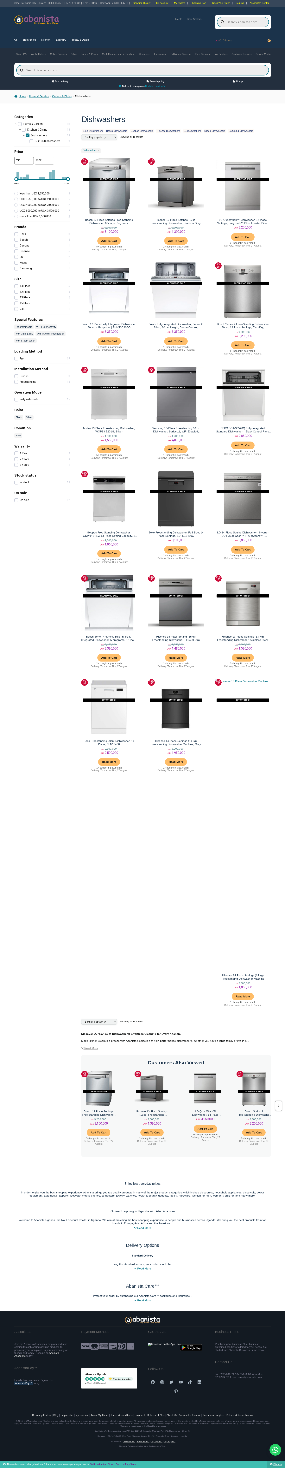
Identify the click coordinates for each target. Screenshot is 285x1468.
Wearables (144, 54)
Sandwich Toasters (241, 54)
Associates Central (259, 3)
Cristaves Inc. (129, 1441)
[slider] (16, 179)
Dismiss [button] (277, 1464)
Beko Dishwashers (93, 131)
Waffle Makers (38, 54)
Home (22, 96)
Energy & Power (89, 54)
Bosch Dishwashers (116, 131)
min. (18, 160)
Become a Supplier (213, 1415)
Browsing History (141, 3)
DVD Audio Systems (180, 54)
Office (74, 54)
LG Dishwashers (192, 131)
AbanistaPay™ (23, 1383)
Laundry (61, 39)
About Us (172, 1415)
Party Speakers (203, 54)
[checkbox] (44, 124)
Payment (140, 1415)
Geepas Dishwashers (142, 131)
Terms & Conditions (122, 1415)
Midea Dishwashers (214, 131)
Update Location (154, 86)
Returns (240, 3)
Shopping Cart (198, 3)
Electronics (29, 39)
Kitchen (45, 39)
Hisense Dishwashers (168, 131)
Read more (176, 657)
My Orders (179, 3)
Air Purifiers (221, 54)
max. (39, 160)
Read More (91, 1048)
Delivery (151, 1415)
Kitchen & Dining (62, 96)
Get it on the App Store (101, 1464)
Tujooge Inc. (156, 1441)
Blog (55, 1415)
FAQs (161, 1415)
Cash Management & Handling (118, 54)
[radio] (42, 193)
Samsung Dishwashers (241, 131)
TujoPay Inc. (169, 1441)
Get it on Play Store (126, 1464)
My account (162, 3)
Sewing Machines (265, 54)
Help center (66, 1415)
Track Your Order (221, 3)
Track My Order (99, 1415)
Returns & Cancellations (239, 1415)
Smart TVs (21, 54)
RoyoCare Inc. (143, 1441)
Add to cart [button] (109, 240)
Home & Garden (39, 96)
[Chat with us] (275, 1450)
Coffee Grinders (58, 54)
